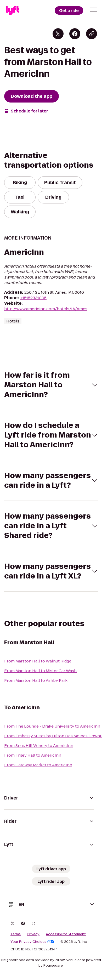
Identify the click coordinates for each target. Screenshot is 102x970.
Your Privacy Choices (28, 941)
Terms (15, 934)
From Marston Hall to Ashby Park (35, 680)
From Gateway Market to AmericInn (38, 765)
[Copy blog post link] (91, 33)
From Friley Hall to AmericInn (32, 755)
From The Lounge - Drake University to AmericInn (52, 726)
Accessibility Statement (66, 934)
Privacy (33, 934)
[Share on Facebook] (75, 33)
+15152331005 (33, 297)
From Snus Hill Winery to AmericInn (38, 745)
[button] (93, 10)
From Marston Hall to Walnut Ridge (37, 661)
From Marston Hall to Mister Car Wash (40, 670)
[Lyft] (12, 10)
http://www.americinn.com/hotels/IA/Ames (45, 308)
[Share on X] (58, 33)
